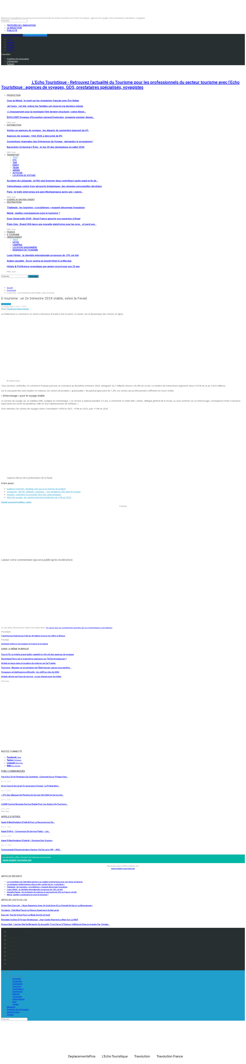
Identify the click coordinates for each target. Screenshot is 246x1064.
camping (17, 245)
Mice (15, 1001)
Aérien (16, 170)
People (16, 1004)
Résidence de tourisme (25, 250)
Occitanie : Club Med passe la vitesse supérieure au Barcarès (30, 910)
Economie (17, 978)
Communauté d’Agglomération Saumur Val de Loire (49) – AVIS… (31, 850)
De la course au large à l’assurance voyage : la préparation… (30, 786)
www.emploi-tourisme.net (17, 860)
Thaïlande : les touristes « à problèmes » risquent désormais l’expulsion (46, 207)
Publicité (12, 30)
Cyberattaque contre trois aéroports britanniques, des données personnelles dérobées (54, 186)
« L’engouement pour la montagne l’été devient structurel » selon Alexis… (46, 111)
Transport (13, 155)
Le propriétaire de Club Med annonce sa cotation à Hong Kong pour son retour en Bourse (45, 882)
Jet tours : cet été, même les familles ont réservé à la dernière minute (45, 106)
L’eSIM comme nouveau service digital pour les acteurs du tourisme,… (34, 804)
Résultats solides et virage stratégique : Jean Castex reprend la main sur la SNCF (39, 920)
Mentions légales (15, 932)
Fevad (18, 502)
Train (16, 167)
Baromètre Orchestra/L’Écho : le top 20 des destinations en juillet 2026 (45, 147)
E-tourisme (13, 234)
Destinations (14, 202)
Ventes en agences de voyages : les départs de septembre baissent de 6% (48, 130)
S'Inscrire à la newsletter (11, 35)
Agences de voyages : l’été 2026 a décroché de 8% (34, 135)
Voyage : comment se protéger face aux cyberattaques (34, 494)
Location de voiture (24, 175)
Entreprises (17, 991)
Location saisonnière (25, 247)
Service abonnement (16, 948)
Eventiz (10, 952)
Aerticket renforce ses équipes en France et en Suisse (24, 644)
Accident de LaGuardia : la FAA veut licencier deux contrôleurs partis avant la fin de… (52, 180)
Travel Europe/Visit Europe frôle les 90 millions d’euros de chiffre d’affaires (33, 636)
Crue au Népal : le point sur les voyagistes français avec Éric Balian (43, 100)
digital (3, 502)
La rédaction (14, 28)
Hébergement (14, 237)
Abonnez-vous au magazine (35, 35)
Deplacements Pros (16, 956)
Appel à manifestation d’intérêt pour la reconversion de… (28, 822)
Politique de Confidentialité (19, 936)
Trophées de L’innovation (18, 1009)
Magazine (11, 1007)
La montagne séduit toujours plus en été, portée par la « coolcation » (36, 884)
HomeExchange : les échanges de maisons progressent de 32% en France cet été (42, 892)
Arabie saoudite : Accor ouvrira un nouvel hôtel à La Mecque (39, 260)
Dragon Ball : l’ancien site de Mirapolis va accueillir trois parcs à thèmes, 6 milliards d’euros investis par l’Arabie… (55, 924)
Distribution (14, 125)
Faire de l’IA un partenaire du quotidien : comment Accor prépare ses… (34, 777)
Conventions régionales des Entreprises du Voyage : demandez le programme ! (50, 141)
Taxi (15, 162)
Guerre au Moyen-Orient (21, 199)
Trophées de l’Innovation (21, 25)
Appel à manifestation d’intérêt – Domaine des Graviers (27, 840)
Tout (15, 157)
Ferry (16, 165)
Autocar (17, 173)
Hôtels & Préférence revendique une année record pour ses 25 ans (43, 266)
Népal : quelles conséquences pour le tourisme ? (33, 213)
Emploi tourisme (15, 964)
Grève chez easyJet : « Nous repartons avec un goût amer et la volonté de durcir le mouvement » (47, 905)
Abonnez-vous (13, 1012)
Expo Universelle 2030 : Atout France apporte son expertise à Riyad (43, 218)
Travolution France (15, 960)
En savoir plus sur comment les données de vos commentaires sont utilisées (79, 627)
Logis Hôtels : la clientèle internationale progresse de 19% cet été (43, 255)
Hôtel (16, 242)
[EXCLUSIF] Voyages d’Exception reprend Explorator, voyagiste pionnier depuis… (51, 117)
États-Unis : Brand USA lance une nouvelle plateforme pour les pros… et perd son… (52, 224)
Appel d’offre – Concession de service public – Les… (25, 831)
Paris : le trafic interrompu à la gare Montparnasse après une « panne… (45, 191)
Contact (10, 1014)
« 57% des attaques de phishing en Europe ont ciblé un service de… (32, 795)
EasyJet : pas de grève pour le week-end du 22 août (25, 915)
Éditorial (16, 994)
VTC (15, 160)
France (11, 232)
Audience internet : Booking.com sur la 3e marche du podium (36, 488)
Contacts (11, 940)
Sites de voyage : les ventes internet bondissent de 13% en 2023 (39, 497)
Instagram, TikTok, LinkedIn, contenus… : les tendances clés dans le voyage (44, 491)
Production (13, 95)
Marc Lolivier (26, 502)
